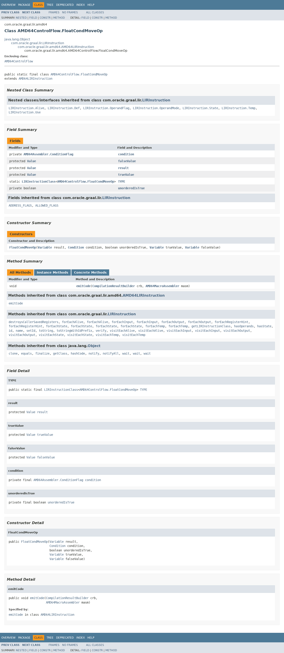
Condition (76, 247)
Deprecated (65, 4)
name (19, 330)
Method (59, 17)
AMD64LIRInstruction (35, 78)
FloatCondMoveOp (22, 247)
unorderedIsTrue (131, 188)
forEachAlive (72, 322)
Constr (45, 17)
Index (80, 4)
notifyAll (111, 353)
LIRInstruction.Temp (238, 108)
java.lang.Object (17, 39)
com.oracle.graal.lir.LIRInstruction (37, 43)
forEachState (56, 326)
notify (94, 353)
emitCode (83, 286)
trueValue (126, 174)
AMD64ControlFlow (18, 61)
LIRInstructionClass (38, 181)
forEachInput (122, 322)
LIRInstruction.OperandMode (156, 108)
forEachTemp (155, 326)
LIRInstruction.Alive (26, 108)
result (123, 168)
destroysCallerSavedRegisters (33, 322)
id (10, 330)
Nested (21, 17)
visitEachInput (179, 330)
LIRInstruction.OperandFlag (106, 108)
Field (33, 17)
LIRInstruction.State (200, 108)
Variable (45, 247)
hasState (264, 326)
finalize (42, 353)
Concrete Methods (90, 272)
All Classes (95, 12)
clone (13, 353)
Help (90, 4)
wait (125, 353)
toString (46, 330)
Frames (54, 12)
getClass (60, 353)
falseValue (127, 161)
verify (101, 330)
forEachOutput (172, 322)
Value (31, 161)
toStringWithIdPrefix (74, 330)
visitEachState (51, 335)
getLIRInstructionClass (211, 326)
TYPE (121, 181)
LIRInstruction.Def (64, 108)
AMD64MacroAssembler (162, 286)
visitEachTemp (107, 335)
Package (24, 4)
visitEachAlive (122, 330)
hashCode (78, 353)
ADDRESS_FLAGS (20, 205)
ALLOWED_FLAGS (46, 205)
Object (94, 346)
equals (26, 353)
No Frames (70, 12)
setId (30, 330)
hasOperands (244, 326)
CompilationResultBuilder (113, 286)
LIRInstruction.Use (25, 112)
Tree (50, 4)
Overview (8, 4)
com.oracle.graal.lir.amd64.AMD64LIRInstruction (56, 47)
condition (126, 154)
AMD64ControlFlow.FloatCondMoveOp (79, 74)
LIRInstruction (156, 100)
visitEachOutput (236, 330)
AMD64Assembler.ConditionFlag (48, 154)
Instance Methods (52, 272)
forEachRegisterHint (231, 322)
